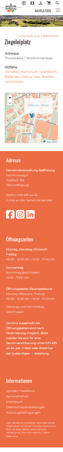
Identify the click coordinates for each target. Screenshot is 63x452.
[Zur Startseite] (5, 5)
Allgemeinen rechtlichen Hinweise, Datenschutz (31, 426)
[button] (55, 11)
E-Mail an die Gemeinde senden (29, 200)
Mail (28, 348)
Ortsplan (33, 3)
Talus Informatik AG (31, 432)
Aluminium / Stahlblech (38, 72)
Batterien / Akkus (18, 77)
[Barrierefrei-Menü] (24, 3)
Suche (58, 3)
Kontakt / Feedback (20, 391)
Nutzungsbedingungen (23, 412)
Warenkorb (50, 3)
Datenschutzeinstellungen (25, 407)
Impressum (14, 401)
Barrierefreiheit (17, 396)
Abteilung (41, 353)
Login (42, 3)
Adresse (12, 53)
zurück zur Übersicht (39, 36)
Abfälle (11, 67)
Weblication (12, 436)
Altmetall (12, 72)
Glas (36, 77)
